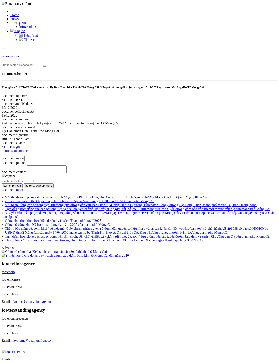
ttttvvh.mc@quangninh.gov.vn (32, 340)
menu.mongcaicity (11, 56)
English (19, 31)
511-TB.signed (12, 147)
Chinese (29, 40)
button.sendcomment (16, 150)
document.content (14, 172)
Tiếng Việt (30, 35)
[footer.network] (13, 352)
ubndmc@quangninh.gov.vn (31, 301)
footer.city (8, 272)
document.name (13, 158)
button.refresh (12, 185)
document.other (12, 190)
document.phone (13, 163)
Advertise (8, 247)
